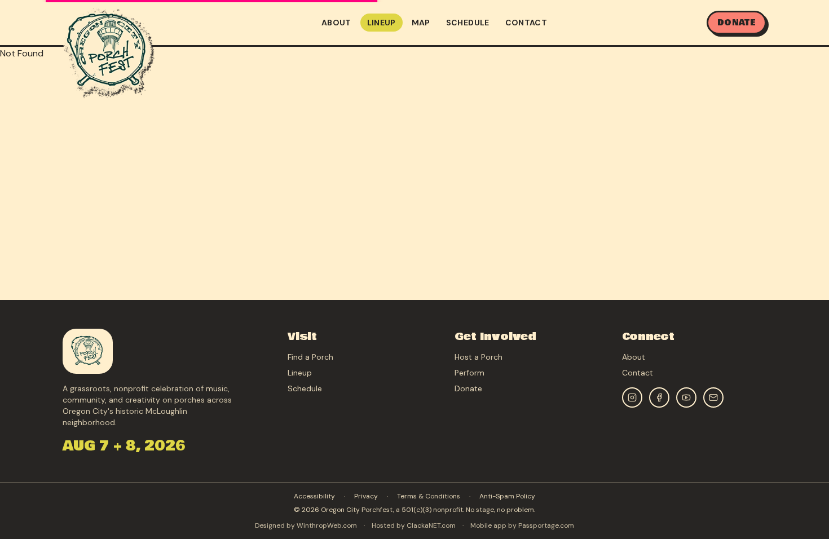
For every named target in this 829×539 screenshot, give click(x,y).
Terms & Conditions (428, 496)
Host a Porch (478, 357)
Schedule (468, 22)
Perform (469, 373)
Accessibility (314, 496)
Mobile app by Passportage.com (522, 525)
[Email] (713, 397)
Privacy (366, 496)
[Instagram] (632, 397)
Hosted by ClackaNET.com (414, 525)
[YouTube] (686, 397)
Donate (736, 22)
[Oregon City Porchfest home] (108, 52)
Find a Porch (310, 357)
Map (421, 22)
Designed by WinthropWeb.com (306, 525)
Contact (526, 22)
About (336, 22)
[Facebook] (659, 397)
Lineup (381, 22)
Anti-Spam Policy (507, 496)
